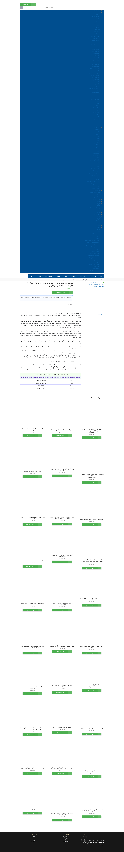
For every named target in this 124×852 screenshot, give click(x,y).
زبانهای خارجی (97, 127)
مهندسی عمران (95, 49)
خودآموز (98, 205)
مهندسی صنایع (95, 66)
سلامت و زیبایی (96, 197)
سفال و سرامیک (95, 42)
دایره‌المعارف (97, 210)
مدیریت (98, 212)
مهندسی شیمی (95, 58)
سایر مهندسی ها (95, 92)
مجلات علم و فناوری (94, 251)
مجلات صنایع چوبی (94, 233)
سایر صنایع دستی (95, 44)
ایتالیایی (97, 136)
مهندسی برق (96, 53)
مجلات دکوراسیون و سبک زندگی (91, 242)
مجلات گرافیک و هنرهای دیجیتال (91, 240)
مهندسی (98, 45)
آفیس (98, 149)
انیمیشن (97, 19)
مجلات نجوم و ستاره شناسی (92, 249)
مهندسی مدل (96, 82)
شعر (98, 25)
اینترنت (98, 216)
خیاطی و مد (96, 34)
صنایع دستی (97, 29)
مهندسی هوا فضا (95, 55)
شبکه (98, 166)
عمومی (97, 125)
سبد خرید (67, 840)
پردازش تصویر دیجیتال (94, 173)
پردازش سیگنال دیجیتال (93, 88)
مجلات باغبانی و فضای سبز (92, 244)
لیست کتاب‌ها (84, 840)
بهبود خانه (98, 201)
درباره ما (85, 836)
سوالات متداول (66, 836)
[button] (91, 437)
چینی (98, 140)
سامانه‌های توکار (95, 182)
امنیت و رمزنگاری (95, 170)
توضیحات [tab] (100, 314)
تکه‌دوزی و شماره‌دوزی (93, 38)
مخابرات (97, 86)
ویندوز (97, 164)
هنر (99, 12)
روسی (97, 138)
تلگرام (34, 836)
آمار (98, 116)
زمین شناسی (96, 107)
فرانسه (97, 131)
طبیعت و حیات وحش (95, 207)
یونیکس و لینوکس (95, 175)
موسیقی (97, 21)
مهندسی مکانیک (95, 51)
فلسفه (97, 118)
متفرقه (98, 229)
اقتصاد (97, 114)
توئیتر (34, 840)
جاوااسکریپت (96, 153)
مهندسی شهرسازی (94, 68)
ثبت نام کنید (22, 1)
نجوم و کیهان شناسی (94, 99)
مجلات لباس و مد (95, 234)
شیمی (97, 101)
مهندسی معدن (95, 77)
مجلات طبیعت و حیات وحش (92, 271)
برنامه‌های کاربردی (94, 184)
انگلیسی (97, 129)
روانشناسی (96, 121)
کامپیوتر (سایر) (95, 188)
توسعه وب (96, 158)
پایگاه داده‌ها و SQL (94, 168)
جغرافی (97, 108)
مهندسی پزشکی (95, 57)
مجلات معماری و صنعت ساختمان (91, 245)
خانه (103, 279)
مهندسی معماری (95, 47)
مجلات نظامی (96, 260)
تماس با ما (84, 842)
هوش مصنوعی (95, 171)
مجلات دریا (96, 262)
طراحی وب (96, 151)
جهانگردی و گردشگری (95, 192)
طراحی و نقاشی (95, 16)
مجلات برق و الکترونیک (93, 255)
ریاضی (97, 95)
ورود (27, 1)
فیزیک (97, 97)
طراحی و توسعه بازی (94, 160)
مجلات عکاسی (95, 238)
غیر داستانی (97, 227)
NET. (98, 162)
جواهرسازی (96, 32)
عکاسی (97, 14)
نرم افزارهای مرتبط (65, 837)
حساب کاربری (66, 841)
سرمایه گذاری (97, 214)
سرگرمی (98, 220)
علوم (99, 94)
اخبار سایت (84, 837)
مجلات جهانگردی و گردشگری (92, 253)
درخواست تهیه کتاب (82, 838)
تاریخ (98, 110)
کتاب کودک (97, 223)
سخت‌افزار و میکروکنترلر (93, 181)
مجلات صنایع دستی (94, 236)
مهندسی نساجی (95, 81)
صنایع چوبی (96, 31)
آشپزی (98, 203)
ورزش (98, 194)
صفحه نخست (97, 10)
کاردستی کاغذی (95, 40)
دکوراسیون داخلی (96, 199)
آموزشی (98, 218)
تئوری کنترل (96, 84)
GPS (98, 90)
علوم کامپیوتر (96, 186)
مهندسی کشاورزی (94, 71)
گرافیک (97, 18)
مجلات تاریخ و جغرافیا (94, 264)
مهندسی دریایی (95, 79)
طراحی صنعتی (95, 60)
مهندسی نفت (96, 69)
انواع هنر (97, 27)
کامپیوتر (98, 145)
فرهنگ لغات (96, 123)
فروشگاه (85, 841)
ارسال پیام (33, 841)
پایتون (98, 157)
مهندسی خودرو (95, 64)
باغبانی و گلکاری (96, 190)
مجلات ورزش (96, 266)
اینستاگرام (33, 837)
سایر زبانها (96, 144)
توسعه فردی (97, 225)
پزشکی (97, 105)
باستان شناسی (95, 112)
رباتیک (97, 62)
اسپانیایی (97, 134)
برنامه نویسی (96, 155)
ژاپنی (98, 142)
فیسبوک (34, 839)
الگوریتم (97, 177)
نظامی (98, 208)
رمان (99, 221)
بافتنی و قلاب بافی (94, 36)
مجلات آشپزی (96, 268)
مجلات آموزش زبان (94, 270)
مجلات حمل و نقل (95, 258)
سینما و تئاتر (96, 23)
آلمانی (97, 132)
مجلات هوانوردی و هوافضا (93, 247)
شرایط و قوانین (66, 838)
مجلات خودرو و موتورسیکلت (92, 257)
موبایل (97, 179)
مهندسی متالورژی (95, 75)
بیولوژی (97, 103)
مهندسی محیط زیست (94, 73)
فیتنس (98, 196)
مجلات (98, 231)
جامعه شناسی (96, 120)
